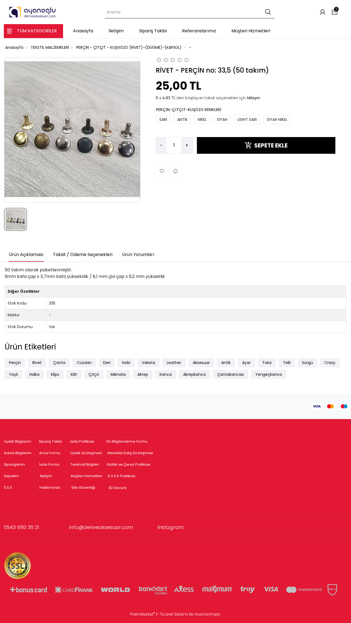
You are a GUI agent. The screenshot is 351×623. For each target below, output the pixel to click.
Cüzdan (84, 362)
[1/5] (159, 60)
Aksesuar (201, 362)
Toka (266, 362)
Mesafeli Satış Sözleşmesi (130, 453)
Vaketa (148, 362)
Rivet (37, 362)
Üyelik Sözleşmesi (86, 453)
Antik (226, 362)
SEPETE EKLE (271, 145)
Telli (286, 362)
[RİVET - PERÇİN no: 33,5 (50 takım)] (72, 130)
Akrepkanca (194, 374)
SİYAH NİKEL (277, 119)
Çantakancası (230, 374)
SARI (163, 119)
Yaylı (13, 374)
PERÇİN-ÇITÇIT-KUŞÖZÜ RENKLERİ (188, 109)
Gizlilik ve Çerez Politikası (129, 464)
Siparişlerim (14, 464)
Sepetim (11, 476)
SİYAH (222, 119)
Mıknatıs (118, 374)
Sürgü (307, 362)
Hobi (126, 362)
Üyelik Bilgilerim (17, 441)
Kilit (74, 374)
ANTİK (182, 119)
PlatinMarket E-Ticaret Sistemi (159, 614)
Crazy (329, 362)
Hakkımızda (49, 487)
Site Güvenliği (83, 487)
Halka (34, 374)
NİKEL (202, 119)
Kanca (166, 374)
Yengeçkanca (268, 374)
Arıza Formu (49, 453)
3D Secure (118, 487)
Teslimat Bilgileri (84, 464)
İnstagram (171, 527)
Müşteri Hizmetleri (86, 476)
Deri (107, 362)
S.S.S (8, 487)
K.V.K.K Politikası (121, 476)
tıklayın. (254, 97)
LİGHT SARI (247, 119)
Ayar (246, 362)
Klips (55, 374)
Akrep (142, 374)
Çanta (59, 362)
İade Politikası (82, 441)
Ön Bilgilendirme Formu (127, 441)
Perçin (15, 362)
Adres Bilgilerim (18, 453)
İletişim (46, 476)
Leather (174, 362)
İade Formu (49, 464)
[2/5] (162, 60)
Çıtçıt (94, 374)
